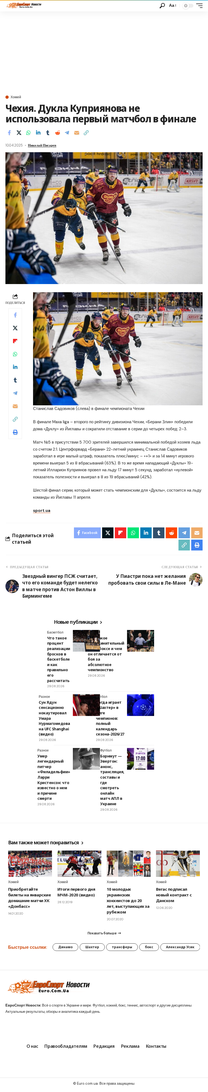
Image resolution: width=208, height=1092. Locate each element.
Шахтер (92, 947)
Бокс (91, 632)
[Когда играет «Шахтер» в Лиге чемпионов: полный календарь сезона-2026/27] (140, 705)
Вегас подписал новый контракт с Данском (174, 894)
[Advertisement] (104, 52)
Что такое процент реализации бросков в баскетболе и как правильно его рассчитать (58, 659)
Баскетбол (55, 632)
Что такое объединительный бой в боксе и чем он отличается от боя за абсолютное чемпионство (106, 654)
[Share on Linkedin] (38, 132)
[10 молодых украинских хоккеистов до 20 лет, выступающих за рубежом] (129, 864)
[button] (162, 5)
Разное (44, 697)
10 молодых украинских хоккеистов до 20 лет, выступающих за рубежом (128, 900)
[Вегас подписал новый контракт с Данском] (178, 864)
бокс (149, 947)
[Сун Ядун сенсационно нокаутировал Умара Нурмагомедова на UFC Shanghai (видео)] (86, 705)
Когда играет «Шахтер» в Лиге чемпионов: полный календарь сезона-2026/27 (110, 718)
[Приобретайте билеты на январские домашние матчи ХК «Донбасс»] (30, 864)
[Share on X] (19, 132)
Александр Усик (180, 947)
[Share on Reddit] (57, 132)
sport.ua (41, 510)
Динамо (65, 947)
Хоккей (16, 97)
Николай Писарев (42, 145)
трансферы (122, 947)
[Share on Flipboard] (15, 341)
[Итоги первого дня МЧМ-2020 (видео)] (79, 864)
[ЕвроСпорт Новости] (23, 6)
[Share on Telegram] (67, 132)
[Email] (76, 132)
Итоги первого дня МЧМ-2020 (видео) (76, 891)
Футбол (101, 697)
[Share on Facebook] (9, 132)
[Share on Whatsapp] (28, 132)
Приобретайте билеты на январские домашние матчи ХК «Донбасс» (29, 897)
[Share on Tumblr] (47, 132)
